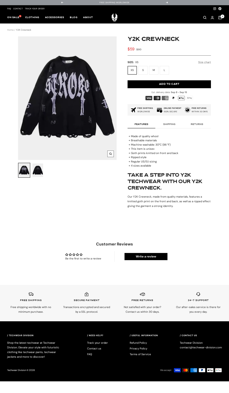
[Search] (204, 17)
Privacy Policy (138, 348)
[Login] (212, 17)
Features (141, 124)
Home (10, 29)
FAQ (9, 8)
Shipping (169, 124)
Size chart (204, 62)
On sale (13, 17)
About (88, 17)
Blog (73, 17)
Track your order (35, 8)
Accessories (54, 17)
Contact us (94, 348)
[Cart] (220, 17)
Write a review (146, 256)
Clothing (32, 17)
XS (132, 70)
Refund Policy (138, 343)
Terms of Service (140, 354)
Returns (197, 124)
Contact (18, 8)
